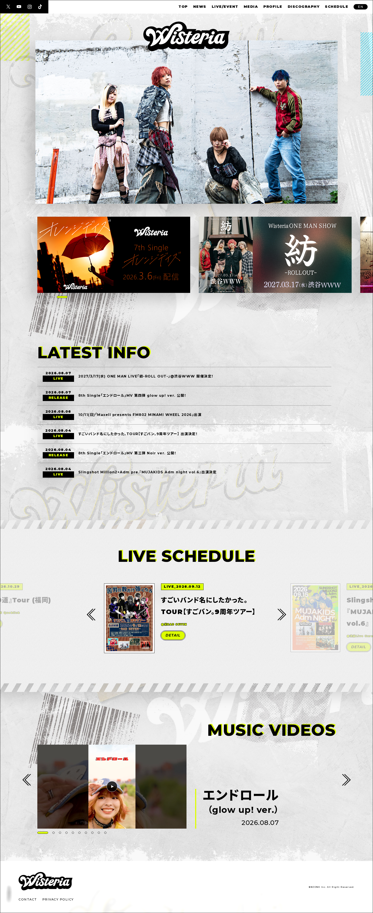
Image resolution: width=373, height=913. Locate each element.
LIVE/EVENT (225, 7)
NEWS (199, 7)
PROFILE (272, 7)
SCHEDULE (336, 7)
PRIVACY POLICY (58, 899)
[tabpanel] (113, 255)
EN (360, 7)
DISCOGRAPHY (304, 7)
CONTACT (28, 899)
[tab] (38, 297)
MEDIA (251, 7)
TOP (183, 7)
